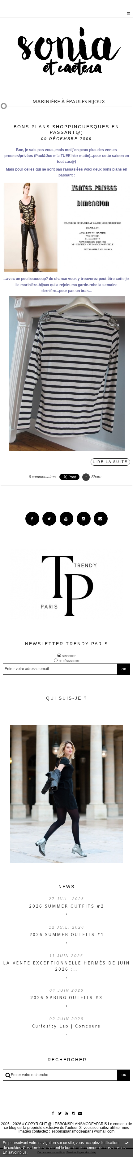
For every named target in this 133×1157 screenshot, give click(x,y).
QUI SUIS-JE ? (66, 698)
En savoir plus (15, 1152)
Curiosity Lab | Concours (66, 1026)
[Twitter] (49, 519)
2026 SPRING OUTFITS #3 (66, 997)
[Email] (101, 519)
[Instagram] (84, 519)
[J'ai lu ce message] (126, 1142)
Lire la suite (110, 462)
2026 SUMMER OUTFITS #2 (66, 906)
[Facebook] (32, 519)
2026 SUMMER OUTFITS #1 (66, 934)
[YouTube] (67, 519)
